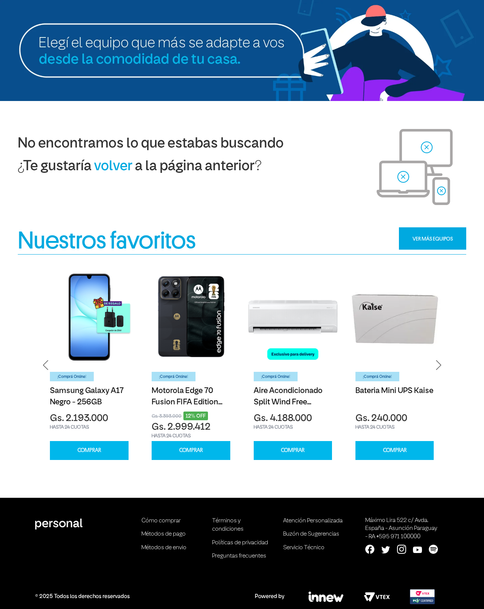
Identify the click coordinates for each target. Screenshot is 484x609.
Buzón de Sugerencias (311, 534)
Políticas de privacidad (240, 542)
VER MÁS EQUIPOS (433, 238)
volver (113, 166)
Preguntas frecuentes (239, 556)
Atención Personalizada (313, 521)
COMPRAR (89, 450)
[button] (45, 365)
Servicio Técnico (303, 547)
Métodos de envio (163, 547)
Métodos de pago (163, 534)
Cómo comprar (161, 521)
